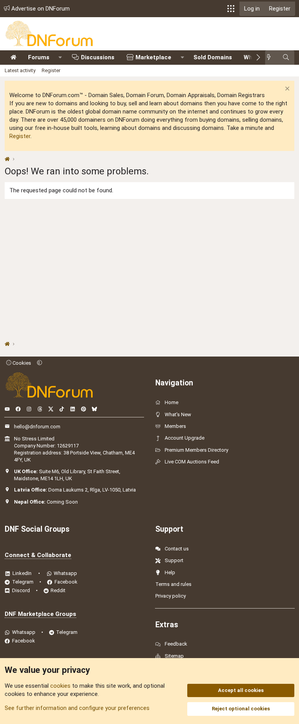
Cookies (21, 363)
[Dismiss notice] (286, 89)
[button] (231, 9)
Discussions (97, 57)
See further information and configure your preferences (77, 708)
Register (51, 70)
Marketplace (153, 57)
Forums (38, 57)
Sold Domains (212, 57)
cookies (60, 685)
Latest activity (20, 70)
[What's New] (271, 57)
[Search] (286, 57)
